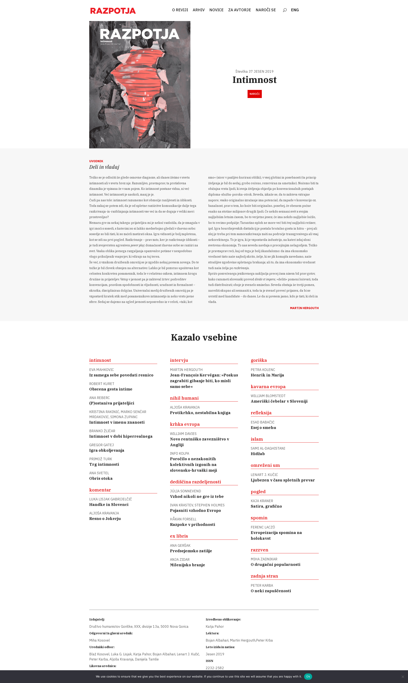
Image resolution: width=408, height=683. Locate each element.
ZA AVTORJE (239, 10)
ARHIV (199, 10)
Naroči (255, 93)
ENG (295, 10)
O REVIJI (180, 10)
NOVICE (216, 10)
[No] (403, 676)
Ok (308, 676)
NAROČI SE (266, 10)
